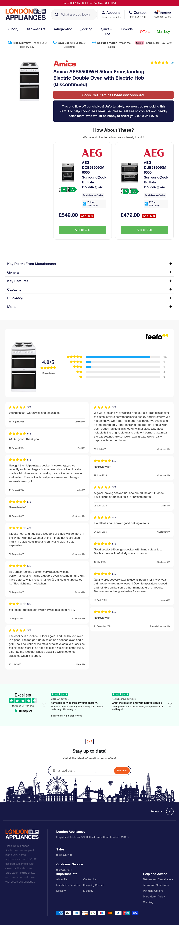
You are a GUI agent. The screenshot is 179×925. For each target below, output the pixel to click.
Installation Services (68, 885)
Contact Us (90, 879)
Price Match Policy (154, 896)
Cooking (86, 29)
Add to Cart (82, 229)
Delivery (61, 890)
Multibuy (163, 31)
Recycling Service (93, 885)
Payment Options (153, 890)
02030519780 (64, 854)
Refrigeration (63, 29)
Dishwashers (35, 29)
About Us (61, 879)
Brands (127, 29)
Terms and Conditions (156, 885)
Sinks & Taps (107, 31)
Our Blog (148, 902)
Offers (145, 31)
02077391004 (64, 869)
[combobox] (74, 14)
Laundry (12, 29)
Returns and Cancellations (158, 879)
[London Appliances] (26, 14)
